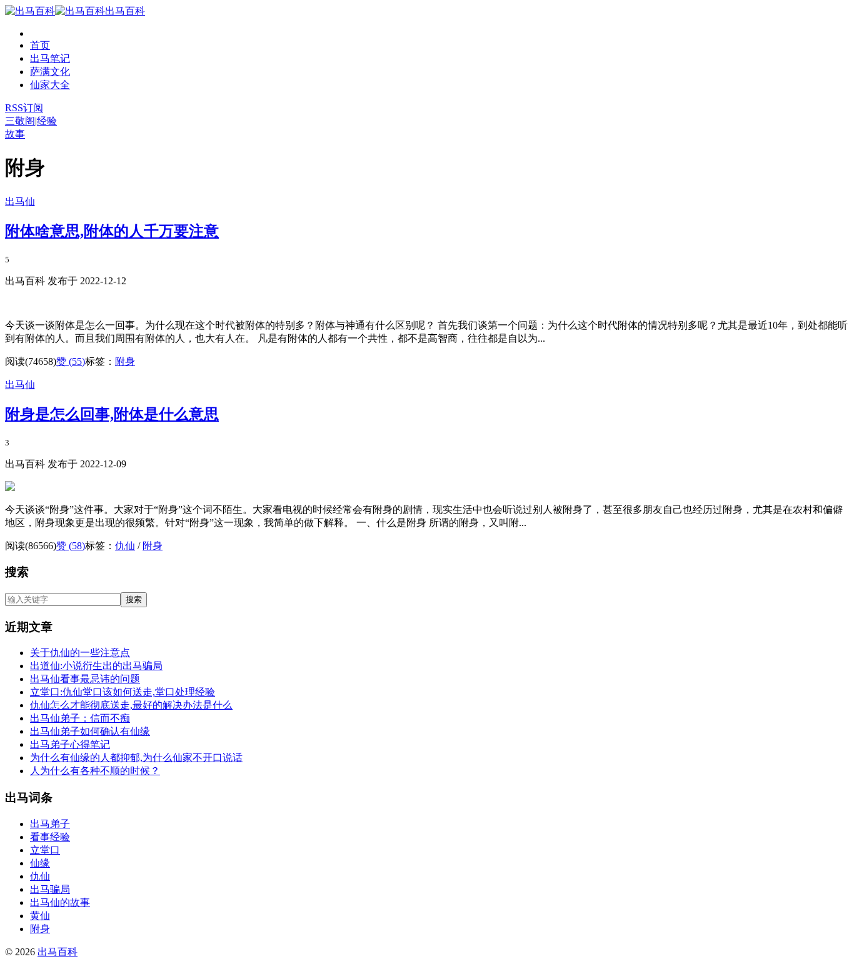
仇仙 (125, 545)
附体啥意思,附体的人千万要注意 (112, 231)
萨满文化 (50, 71)
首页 (40, 45)
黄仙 (40, 915)
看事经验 (50, 837)
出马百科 (125, 11)
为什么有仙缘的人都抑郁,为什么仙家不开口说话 (136, 757)
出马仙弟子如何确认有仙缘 (90, 731)
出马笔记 (50, 58)
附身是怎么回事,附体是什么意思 (112, 414)
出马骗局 (50, 889)
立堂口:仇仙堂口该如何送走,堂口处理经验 (122, 692)
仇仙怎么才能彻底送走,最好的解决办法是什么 (131, 705)
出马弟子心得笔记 (70, 744)
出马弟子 (50, 823)
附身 (125, 361)
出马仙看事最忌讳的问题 (85, 678)
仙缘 (40, 863)
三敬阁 (20, 121)
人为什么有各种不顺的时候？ (95, 770)
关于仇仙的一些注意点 (80, 652)
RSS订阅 (24, 107)
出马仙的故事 (60, 902)
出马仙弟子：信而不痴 (80, 718)
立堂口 (45, 850)
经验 (47, 121)
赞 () (70, 361)
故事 (15, 134)
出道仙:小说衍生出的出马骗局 (96, 665)
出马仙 (20, 201)
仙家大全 (50, 84)
